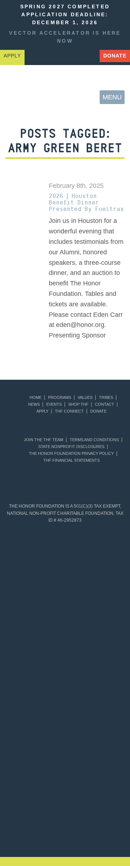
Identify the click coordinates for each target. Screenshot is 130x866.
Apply (42, 411)
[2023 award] (43, 833)
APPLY (12, 56)
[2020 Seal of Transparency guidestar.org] (35, 609)
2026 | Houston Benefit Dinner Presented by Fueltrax (86, 202)
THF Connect (69, 411)
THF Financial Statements (71, 460)
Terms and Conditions (94, 440)
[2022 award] (108, 800)
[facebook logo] (71, 56)
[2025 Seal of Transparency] (35, 754)
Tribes (106, 398)
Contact (104, 404)
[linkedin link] (52, 56)
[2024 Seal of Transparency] (94, 705)
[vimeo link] (33, 56)
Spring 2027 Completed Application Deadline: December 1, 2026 (65, 14)
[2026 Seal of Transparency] (94, 754)
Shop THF (78, 404)
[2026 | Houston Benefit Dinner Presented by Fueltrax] (21, 193)
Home (36, 398)
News (34, 404)
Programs (59, 398)
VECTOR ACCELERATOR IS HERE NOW (65, 37)
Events (54, 404)
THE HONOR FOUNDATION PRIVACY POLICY (71, 454)
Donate (114, 56)
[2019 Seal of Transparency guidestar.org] (94, 560)
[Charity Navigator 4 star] (35, 657)
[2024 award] (86, 833)
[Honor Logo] (18, 97)
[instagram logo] (90, 56)
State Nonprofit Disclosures (71, 447)
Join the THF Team (43, 440)
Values (85, 398)
